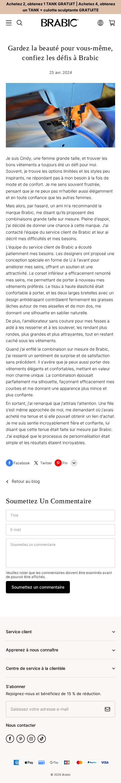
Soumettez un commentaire (37, 587)
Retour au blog (26, 481)
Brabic (66, 774)
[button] (9, 23)
